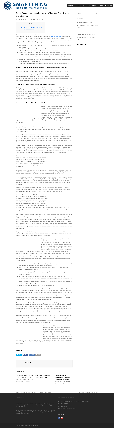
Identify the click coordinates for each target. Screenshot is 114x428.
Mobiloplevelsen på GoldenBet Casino (86, 34)
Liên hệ (101, 5)
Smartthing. (23, 425)
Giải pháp (70, 5)
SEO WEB (32, 19)
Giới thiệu (94, 5)
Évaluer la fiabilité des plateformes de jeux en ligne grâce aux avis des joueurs (62, 377)
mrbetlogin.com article (56, 36)
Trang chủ (109, 5)
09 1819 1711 (64, 406)
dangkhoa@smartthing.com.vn (68, 408)
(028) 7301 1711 (64, 403)
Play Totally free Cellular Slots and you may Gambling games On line (34, 392)
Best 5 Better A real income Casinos (88, 392)
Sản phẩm (85, 5)
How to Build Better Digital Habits (24, 375)
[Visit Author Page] (21, 364)
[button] (19, 355)
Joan (78, 5)
